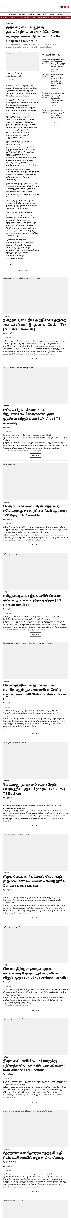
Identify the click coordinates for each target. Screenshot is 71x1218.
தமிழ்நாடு (13, 14)
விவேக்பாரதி (7, 333)
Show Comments (23, 270)
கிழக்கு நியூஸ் (8, 427)
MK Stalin (10, 264)
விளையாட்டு (41, 14)
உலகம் (51, 14)
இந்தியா (22, 14)
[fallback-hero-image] (46, 61)
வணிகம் (60, 14)
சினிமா (31, 14)
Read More (35, 359)
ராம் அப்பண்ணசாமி (13, 76)
